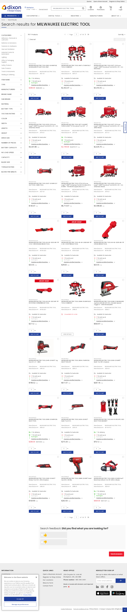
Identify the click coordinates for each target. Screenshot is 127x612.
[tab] (11, 35)
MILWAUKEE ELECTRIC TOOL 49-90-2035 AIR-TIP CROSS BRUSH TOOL (109, 243)
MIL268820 (65, 477)
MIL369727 (65, 64)
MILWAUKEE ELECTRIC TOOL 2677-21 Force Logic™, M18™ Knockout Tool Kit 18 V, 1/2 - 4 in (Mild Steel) (108, 126)
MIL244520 (32, 359)
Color (4, 119)
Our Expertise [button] (32, 16)
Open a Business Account (52, 574)
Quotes (89, 1)
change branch (43, 9)
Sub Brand (5, 99)
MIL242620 (65, 418)
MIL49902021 (33, 300)
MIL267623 (32, 123)
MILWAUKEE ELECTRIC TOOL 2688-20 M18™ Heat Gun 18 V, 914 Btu (76, 479)
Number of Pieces (8, 143)
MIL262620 (97, 359)
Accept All (20, 599)
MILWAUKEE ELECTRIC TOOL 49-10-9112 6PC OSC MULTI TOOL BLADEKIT (109, 420)
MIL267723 (97, 64)
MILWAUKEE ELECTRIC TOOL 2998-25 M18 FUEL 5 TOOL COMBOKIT (76, 302)
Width (4, 123)
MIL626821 (97, 300)
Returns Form (48, 583)
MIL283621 (64, 359)
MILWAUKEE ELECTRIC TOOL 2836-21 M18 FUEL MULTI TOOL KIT (75, 361)
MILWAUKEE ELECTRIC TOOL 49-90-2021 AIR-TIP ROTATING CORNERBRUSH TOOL (44, 302)
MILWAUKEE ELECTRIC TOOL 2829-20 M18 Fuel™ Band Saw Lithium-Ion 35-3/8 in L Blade (108, 479)
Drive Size (5, 138)
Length (4, 128)
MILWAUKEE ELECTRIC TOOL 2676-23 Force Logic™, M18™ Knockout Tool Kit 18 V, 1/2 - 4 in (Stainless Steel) (43, 126)
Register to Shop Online (117, 1)
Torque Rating (7, 167)
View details (67, 334)
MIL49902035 (98, 241)
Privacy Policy (27, 595)
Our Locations (48, 580)
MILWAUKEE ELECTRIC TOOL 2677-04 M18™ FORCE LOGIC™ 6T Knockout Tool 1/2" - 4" (74, 125)
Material (5, 104)
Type (3, 85)
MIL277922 (65, 182)
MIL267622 (97, 182)
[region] (20, 592)
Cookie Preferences (66, 609)
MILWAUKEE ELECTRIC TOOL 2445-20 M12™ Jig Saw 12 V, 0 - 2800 (43, 361)
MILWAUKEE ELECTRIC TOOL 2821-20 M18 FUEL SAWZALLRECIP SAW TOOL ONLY (43, 66)
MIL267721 (97, 123)
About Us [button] (115, 16)
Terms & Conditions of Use (81, 609)
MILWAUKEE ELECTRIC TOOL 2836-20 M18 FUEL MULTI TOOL (43, 420)
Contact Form (48, 586)
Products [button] (12, 16)
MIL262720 (32, 182)
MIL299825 (65, 300)
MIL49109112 (98, 418)
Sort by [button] (121, 34)
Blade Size (5, 162)
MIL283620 (32, 418)
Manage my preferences (20, 604)
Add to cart (35, 98)
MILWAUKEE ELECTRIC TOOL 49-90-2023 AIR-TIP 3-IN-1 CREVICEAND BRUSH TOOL (44, 243)
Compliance (5, 574)
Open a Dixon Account (100, 1)
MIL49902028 (66, 241)
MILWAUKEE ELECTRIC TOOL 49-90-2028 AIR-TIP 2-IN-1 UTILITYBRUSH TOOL (76, 243)
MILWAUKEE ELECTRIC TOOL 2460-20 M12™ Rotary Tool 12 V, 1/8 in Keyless (42, 479)
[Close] (36, 577)
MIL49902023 (33, 241)
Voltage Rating (8, 114)
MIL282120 (32, 64)
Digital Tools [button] (54, 16)
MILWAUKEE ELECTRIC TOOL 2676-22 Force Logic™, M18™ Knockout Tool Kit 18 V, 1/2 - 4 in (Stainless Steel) (108, 185)
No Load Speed (7, 153)
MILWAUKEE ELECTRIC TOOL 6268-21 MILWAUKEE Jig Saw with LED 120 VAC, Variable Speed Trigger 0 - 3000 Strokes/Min (109, 303)
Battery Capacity (9, 148)
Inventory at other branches (39, 85)
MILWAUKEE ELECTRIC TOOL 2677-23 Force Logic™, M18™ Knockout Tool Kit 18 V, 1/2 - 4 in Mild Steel (108, 67)
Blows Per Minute (8, 172)
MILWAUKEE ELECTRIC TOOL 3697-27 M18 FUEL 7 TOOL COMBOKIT (76, 66)
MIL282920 (97, 477)
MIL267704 (65, 123)
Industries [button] (75, 16)
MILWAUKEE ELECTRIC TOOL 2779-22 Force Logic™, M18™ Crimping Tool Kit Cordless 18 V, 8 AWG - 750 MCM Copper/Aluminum (76, 185)
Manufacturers (96, 16)
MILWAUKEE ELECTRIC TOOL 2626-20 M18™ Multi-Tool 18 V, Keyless (107, 361)
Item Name (5, 80)
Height (4, 133)
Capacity (5, 157)
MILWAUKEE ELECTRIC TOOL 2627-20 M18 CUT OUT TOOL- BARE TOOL (43, 184)
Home (3, 20)
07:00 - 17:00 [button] (31, 9)
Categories (6, 35)
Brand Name (6, 94)
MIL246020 (32, 477)
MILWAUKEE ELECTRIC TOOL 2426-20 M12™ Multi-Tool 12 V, (74, 420)
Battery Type (7, 109)
